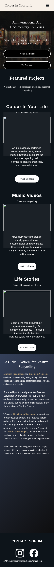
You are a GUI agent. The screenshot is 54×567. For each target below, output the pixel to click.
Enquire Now (27, 347)
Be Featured (27, 65)
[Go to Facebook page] (34, 553)
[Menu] (47, 5)
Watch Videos (27, 266)
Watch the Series (27, 53)
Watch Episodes (27, 179)
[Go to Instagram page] (20, 553)
